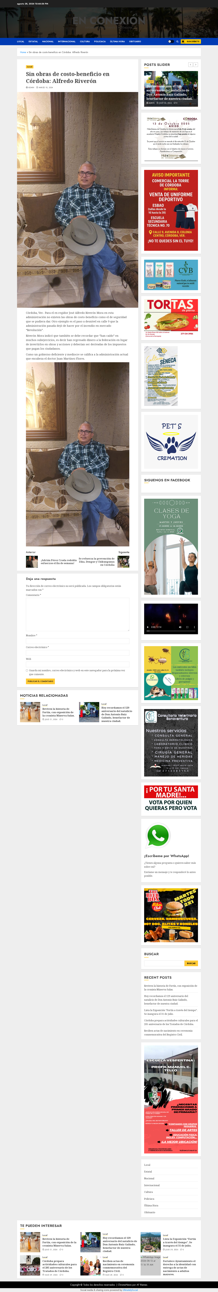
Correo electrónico (37, 647)
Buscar (151, 954)
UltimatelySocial (130, 1290)
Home (23, 52)
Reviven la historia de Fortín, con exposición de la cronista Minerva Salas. (58, 712)
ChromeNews (125, 1285)
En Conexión (109, 20)
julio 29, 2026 (165, 103)
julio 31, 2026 (51, 719)
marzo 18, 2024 (46, 88)
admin (31, 88)
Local (20, 41)
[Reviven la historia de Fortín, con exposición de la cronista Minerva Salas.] (30, 712)
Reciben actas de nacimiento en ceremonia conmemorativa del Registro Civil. (118, 1266)
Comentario (33, 595)
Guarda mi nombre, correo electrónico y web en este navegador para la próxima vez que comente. (77, 672)
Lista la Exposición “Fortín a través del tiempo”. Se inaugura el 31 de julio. (170, 94)
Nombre (31, 635)
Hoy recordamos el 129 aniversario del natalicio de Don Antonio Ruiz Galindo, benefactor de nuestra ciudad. (116, 714)
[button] (177, 41)
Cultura (85, 41)
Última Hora (117, 41)
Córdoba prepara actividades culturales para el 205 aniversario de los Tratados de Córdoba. (171, 1022)
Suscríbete (193, 41)
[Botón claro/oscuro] (171, 41)
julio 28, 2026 (111, 1275)
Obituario (135, 41)
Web (28, 659)
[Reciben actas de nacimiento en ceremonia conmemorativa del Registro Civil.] (90, 1265)
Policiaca (100, 41)
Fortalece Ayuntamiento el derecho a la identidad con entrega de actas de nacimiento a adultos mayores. (179, 1267)
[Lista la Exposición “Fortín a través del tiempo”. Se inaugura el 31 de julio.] (151, 1242)
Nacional (48, 41)
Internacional (66, 41)
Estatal (33, 41)
